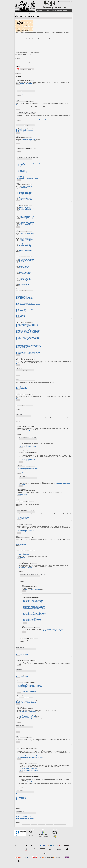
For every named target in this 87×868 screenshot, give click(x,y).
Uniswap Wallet (20, 523)
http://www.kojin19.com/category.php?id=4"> (26, 140)
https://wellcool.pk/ (20, 166)
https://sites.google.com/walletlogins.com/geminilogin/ (24, 816)
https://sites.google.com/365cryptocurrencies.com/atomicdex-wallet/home (29, 468)
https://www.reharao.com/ (20, 299)
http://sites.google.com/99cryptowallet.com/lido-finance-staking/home (28, 691)
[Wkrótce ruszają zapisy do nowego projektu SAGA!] (24, 31)
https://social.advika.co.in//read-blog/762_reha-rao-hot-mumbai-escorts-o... (28, 333)
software (17, 536)
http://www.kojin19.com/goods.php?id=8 (26, 244)
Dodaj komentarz (18, 73)
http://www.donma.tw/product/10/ (26, 271)
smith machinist (19, 379)
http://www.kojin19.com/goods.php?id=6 (25, 245)
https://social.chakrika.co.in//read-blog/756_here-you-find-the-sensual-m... (27, 324)
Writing (17, 393)
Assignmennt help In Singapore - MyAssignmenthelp (26, 112)
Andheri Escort (18, 499)
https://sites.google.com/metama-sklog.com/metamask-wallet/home (34, 615)
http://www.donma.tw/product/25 (24, 284)
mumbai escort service (20, 321)
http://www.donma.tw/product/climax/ (25, 279)
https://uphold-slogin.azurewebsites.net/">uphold (32, 589)
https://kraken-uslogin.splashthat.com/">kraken (27, 717)
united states (18, 79)
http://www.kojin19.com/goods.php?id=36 (26, 210)
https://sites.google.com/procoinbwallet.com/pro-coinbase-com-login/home (35, 613)
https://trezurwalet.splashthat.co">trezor (26, 721)
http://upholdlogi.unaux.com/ (20, 383)
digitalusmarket (20, 465)
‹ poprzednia (28, 824)
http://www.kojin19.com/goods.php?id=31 (24, 194)
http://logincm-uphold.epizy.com (21, 796)
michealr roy (19, 89)
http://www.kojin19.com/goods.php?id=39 (24, 207)
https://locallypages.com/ (21, 164)
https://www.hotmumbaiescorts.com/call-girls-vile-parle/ (24, 297)
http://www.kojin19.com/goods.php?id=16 (26, 239)
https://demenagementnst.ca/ (22, 171)
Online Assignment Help (20, 647)
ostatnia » (64, 824)
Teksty (52, 10)
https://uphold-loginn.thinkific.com (21, 793)
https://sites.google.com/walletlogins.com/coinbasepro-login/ (25, 819)
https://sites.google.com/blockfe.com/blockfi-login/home (32, 619)
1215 (52, 824)
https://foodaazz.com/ (20, 176)
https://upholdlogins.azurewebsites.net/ (23, 94)
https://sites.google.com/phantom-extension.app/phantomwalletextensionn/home (30, 757)
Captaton (17, 736)
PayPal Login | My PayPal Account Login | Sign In (27, 437)
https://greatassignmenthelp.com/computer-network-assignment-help (32, 574)
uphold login (19, 548)
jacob (23, 585)
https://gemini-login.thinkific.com (21, 805)
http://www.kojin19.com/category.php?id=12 (26, 199)
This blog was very (20, 707)
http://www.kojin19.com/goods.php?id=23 (25, 237)
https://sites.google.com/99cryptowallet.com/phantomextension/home (28, 690)
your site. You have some (21, 146)
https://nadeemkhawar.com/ (21, 170)
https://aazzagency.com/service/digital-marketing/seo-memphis (27, 173)
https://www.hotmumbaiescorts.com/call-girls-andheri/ (24, 298)
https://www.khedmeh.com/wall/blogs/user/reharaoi (24, 351)
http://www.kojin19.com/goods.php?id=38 (27, 208)
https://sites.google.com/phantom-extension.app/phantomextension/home (29, 755)
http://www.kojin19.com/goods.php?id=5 (25, 246)
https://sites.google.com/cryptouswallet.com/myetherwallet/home (27, 430)
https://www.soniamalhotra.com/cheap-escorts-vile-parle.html (25, 309)
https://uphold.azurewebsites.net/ (22, 516)
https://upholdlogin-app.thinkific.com (21, 803)
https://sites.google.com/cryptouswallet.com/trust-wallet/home (27, 433)
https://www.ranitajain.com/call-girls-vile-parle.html (24, 295)
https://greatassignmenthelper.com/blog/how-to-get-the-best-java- (29, 658)
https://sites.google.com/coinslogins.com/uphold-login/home (32, 605)
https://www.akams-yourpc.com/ (37, 640)
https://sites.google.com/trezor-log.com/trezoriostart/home (32, 620)
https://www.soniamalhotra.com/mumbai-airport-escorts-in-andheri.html (27, 308)
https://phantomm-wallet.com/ (22, 494)
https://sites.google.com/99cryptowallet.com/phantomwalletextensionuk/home (29, 687)
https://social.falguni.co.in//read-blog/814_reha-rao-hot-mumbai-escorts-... (27, 326)
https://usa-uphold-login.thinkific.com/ (22, 800)
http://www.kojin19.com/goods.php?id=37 (25, 209)
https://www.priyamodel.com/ (20, 315)
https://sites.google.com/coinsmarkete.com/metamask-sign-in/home (34, 599)
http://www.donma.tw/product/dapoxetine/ (25, 268)
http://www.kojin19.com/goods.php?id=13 (24, 243)
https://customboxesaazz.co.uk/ (22, 177)
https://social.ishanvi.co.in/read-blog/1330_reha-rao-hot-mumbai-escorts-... (28, 330)
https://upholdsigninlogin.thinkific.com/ (22, 799)
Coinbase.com (21, 762)
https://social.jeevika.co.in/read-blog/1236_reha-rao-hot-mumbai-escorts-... (28, 331)
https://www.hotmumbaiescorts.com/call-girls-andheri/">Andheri (33, 503)
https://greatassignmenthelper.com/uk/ (22, 654)
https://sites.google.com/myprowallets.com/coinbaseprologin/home (34, 614)
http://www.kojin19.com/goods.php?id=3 (24, 191)
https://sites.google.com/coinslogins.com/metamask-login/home (33, 603)
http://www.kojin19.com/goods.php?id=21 (25, 238)
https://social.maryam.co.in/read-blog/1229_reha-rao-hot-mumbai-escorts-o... (28, 332)
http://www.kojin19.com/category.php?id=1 (27, 198)
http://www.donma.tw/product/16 (26, 280)
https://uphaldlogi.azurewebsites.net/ (23, 557)
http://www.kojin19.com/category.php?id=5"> (26, 141)
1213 (47, 824)
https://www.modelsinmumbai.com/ (21, 316)
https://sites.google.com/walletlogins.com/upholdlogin (24, 814)
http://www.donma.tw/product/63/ (26, 273)
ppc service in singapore (20, 725)
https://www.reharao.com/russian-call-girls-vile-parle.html (25, 302)
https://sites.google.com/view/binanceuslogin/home (31, 609)
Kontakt (65, 10)
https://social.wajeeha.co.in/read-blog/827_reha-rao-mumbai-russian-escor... (28, 342)
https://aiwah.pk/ (19, 165)
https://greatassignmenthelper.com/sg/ (22, 363)
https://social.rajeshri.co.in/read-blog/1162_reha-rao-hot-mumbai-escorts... (28, 336)
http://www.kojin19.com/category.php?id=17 (27, 188)
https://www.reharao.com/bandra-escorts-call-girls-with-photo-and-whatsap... (28, 304)
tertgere (17, 254)
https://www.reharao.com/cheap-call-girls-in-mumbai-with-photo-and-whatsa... (28, 305)
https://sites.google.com (20, 811)
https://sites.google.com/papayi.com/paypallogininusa (27, 460)
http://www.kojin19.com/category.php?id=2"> (29, 139)
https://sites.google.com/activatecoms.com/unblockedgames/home (32, 630)
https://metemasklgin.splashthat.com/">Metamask (28, 711)
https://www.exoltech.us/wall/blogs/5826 (22, 347)
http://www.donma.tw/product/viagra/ (24, 274)
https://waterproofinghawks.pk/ (22, 172)
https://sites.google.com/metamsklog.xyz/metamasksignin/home (33, 618)
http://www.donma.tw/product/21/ (24, 277)
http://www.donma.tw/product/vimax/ (24, 265)
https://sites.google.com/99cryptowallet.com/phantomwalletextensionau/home (29, 685)
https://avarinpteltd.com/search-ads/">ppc (25, 730)
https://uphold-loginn (19, 790)
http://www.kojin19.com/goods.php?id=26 (26, 234)
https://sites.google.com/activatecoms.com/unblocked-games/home (53, 629)
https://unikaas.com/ (20, 169)
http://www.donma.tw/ (22, 261)
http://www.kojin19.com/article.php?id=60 (25, 223)
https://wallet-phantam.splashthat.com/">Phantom (28, 716)
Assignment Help (19, 358)
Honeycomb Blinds (19, 414)
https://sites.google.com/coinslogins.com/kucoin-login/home (32, 612)
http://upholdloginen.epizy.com (21, 798)
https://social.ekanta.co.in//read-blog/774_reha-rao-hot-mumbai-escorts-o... (28, 325)
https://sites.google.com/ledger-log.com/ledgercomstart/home (33, 621)
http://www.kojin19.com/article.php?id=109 (28, 219)
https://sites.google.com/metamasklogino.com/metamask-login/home (34, 602)
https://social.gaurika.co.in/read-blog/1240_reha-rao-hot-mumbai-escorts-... (28, 329)
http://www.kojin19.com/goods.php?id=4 (25, 247)
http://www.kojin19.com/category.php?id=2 (25, 249)
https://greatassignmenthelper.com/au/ (22, 398)
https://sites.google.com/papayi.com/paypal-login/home (27, 446)
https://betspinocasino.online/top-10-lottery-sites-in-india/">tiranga (56, 150)
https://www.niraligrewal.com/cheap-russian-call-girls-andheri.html (26, 311)
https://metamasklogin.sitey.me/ (21, 129)
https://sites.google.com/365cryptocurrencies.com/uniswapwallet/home (28, 469)
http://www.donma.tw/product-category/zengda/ (26, 259)
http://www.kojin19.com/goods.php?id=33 (25, 192)
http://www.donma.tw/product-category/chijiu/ (26, 260)
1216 (55, 824)
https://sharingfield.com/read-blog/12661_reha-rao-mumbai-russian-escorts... (28, 352)
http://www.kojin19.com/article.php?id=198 (28, 222)
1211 (41, 824)
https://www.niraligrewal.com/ (20, 310)
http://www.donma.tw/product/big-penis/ (25, 272)
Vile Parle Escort (19, 368)
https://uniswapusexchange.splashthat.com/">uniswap (29, 718)
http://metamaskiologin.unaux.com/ (21, 388)
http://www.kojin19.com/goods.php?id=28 (25, 197)
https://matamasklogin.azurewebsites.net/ (23, 517)
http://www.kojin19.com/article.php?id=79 (26, 225)
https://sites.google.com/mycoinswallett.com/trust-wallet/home (33, 600)
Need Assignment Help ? (20, 695)
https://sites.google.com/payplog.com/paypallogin (27, 459)
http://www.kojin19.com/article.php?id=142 (26, 224)
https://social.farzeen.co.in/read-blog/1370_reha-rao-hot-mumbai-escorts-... (28, 327)
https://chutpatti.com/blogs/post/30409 (22, 348)
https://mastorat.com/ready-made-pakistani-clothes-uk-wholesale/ (27, 178)
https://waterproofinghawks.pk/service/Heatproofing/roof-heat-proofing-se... (29, 163)
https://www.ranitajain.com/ (20, 293)
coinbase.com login (26, 595)
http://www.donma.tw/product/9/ (24, 266)
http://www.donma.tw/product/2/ (25, 278)
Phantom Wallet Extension (22, 489)
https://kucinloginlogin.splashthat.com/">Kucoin (27, 712)
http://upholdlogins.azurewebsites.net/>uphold (25, 83)
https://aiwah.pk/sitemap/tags (22, 160)
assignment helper (19, 669)
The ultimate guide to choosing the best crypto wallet (26, 425)
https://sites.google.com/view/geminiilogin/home (23, 131)
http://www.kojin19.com (24, 187)
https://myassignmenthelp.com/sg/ (40, 119)
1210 (39, 824)
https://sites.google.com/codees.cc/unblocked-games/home (52, 630)
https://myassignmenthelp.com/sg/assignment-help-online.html (26, 702)
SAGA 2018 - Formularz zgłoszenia (26, 69)
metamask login (18, 123)
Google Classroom (22, 774)
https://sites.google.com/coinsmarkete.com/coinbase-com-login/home (34, 608)
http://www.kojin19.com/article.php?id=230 (27, 215)
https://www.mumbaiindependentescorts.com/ (23, 314)
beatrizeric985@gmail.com (22, 680)
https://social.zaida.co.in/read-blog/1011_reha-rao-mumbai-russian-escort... (28, 345)
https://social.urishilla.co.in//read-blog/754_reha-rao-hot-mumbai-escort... (27, 338)
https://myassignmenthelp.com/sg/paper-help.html (24, 701)
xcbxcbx (17, 136)
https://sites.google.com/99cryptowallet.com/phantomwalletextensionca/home (29, 686)
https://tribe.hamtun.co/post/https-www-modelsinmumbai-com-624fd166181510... (29, 346)
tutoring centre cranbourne (21, 403)
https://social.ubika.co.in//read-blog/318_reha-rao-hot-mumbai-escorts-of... (28, 337)
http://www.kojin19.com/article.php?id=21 (27, 218)
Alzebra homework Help (23, 476)
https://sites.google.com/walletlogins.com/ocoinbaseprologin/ (25, 818)
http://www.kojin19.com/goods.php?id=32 (25, 193)
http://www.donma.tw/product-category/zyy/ (27, 262)
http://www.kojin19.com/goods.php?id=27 (27, 233)
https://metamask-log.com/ (20, 107)
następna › (60, 824)
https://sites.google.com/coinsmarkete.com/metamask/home (32, 601)
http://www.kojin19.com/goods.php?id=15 (24, 240)
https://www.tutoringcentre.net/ (20, 408)
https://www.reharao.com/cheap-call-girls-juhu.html (24, 303)
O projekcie (47, 10)
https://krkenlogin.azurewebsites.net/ (23, 554)
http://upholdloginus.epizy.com (21, 797)
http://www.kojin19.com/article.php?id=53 (26, 217)
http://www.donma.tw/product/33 (25, 283)
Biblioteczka (58, 10)
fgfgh (23, 626)
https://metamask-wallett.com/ (20, 104)
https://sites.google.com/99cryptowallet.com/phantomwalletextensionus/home (29, 684)
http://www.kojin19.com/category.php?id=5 (28, 186)
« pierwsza (23, 824)
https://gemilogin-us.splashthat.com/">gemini (27, 715)
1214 (49, 824)
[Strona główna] (24, 11)
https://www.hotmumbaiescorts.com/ (21, 296)
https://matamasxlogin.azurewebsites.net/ (23, 518)
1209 (36, 824)
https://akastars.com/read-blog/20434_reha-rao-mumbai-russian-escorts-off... (28, 353)
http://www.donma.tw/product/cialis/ (27, 258)
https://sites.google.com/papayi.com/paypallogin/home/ (27, 445)
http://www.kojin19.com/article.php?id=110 (27, 216)
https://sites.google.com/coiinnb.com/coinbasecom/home (28, 768)
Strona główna (17, 13)
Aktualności (40, 10)
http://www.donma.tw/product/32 (25, 281)
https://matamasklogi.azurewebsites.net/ (25, 567)
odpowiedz (17, 84)
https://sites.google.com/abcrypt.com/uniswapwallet (25, 530)
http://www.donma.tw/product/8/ (24, 267)
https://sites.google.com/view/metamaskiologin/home (24, 130)
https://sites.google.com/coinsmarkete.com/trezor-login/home (33, 607)
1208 (33, 824)
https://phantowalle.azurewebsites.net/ (25, 568)
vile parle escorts (19, 288)
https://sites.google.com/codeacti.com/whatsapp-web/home (28, 781)
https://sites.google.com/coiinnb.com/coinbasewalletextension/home (30, 770)
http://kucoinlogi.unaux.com (20, 386)
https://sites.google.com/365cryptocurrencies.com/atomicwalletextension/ (29, 472)
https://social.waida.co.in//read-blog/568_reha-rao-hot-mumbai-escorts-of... (28, 339)
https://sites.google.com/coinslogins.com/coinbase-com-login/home (34, 606)
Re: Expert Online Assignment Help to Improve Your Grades (27, 157)
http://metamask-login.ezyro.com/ (21, 387)
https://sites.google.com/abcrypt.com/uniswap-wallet (25, 531)
